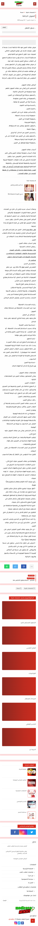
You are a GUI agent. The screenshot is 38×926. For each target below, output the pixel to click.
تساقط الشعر (22, 812)
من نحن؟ (30, 876)
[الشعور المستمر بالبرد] (19, 610)
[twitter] (32, 832)
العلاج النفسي (31, 648)
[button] (23, 566)
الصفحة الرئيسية (28, 869)
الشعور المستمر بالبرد (28, 623)
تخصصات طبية (30, 12)
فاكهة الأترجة (22, 769)
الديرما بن (32, 749)
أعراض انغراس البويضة (19, 780)
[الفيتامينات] (19, 661)
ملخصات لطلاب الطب (26, 872)
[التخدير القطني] (19, 712)
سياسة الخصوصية (27, 879)
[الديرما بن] (19, 737)
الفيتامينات (32, 673)
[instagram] (23, 832)
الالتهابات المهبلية (21, 791)
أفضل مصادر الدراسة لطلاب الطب (17, 846)
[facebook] (15, 832)
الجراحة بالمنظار (30, 699)
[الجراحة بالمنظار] (19, 686)
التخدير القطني (31, 724)
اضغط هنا (30, 891)
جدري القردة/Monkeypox (15, 194)
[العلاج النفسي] (19, 635)
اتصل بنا (30, 883)
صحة (21, 12)
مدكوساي (12, 919)
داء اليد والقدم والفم (17, 185)
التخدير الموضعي (21, 801)
